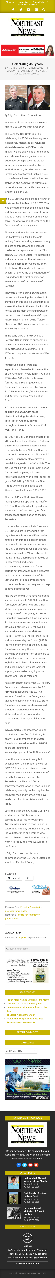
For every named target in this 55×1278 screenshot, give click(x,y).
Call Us (28, 1245)
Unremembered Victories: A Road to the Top (34, 1211)
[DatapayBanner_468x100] (27, 886)
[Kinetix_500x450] (27, 1060)
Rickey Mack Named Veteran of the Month (28, 999)
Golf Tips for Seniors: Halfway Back (25, 1003)
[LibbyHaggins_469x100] (27, 46)
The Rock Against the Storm (21, 1015)
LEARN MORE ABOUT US (27, 1263)
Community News (16, 71)
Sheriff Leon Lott (32, 73)
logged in (22, 937)
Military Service (35, 71)
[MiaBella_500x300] (27, 959)
